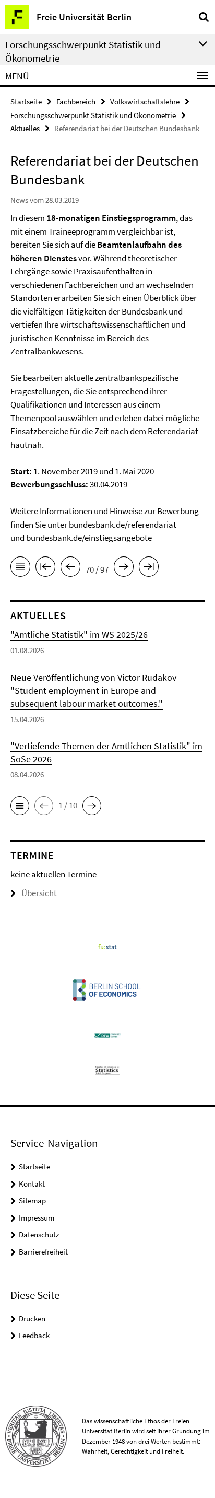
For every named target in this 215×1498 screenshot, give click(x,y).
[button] (19, 805)
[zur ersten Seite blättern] (45, 568)
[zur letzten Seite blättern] (149, 568)
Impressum (36, 1218)
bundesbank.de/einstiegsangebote (89, 537)
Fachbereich (75, 102)
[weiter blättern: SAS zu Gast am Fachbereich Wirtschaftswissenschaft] (124, 568)
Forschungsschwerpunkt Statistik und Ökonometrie (93, 115)
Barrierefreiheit (43, 1252)
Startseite (26, 102)
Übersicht (39, 893)
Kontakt (32, 1184)
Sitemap (32, 1200)
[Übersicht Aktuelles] (20, 568)
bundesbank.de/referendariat (122, 524)
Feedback (34, 1335)
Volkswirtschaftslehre (145, 102)
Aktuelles (25, 128)
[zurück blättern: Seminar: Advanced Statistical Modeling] (70, 568)
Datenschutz (39, 1234)
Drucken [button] (32, 1318)
